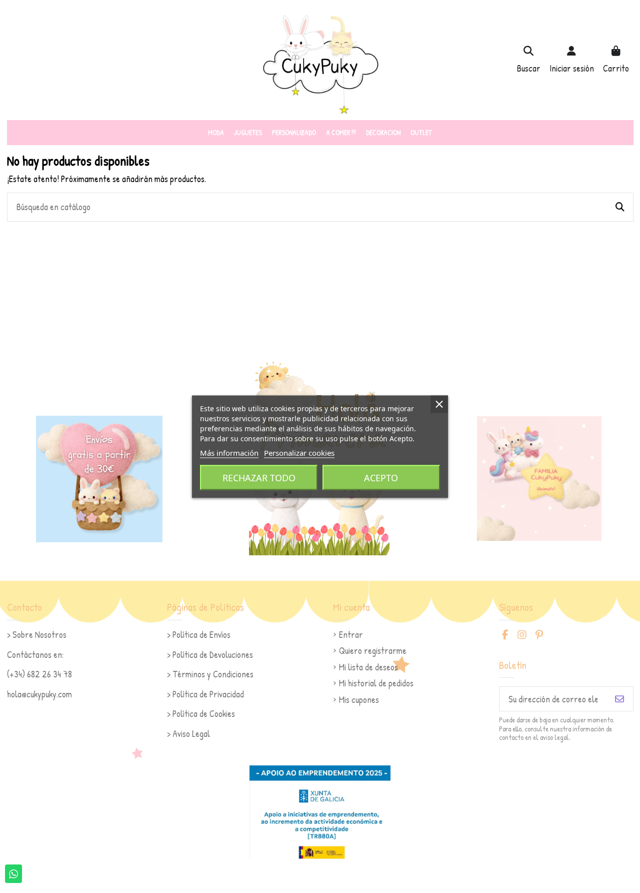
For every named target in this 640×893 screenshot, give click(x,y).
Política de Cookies (203, 713)
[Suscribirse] (619, 699)
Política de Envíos (201, 634)
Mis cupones (359, 699)
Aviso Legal (191, 733)
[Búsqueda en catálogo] (620, 207)
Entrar (351, 634)
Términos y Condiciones (213, 674)
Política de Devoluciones (212, 654)
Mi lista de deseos (368, 667)
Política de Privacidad (208, 694)
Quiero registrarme (372, 650)
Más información (229, 452)
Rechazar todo (259, 477)
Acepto (381, 477)
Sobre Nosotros (39, 634)
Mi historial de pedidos (376, 683)
